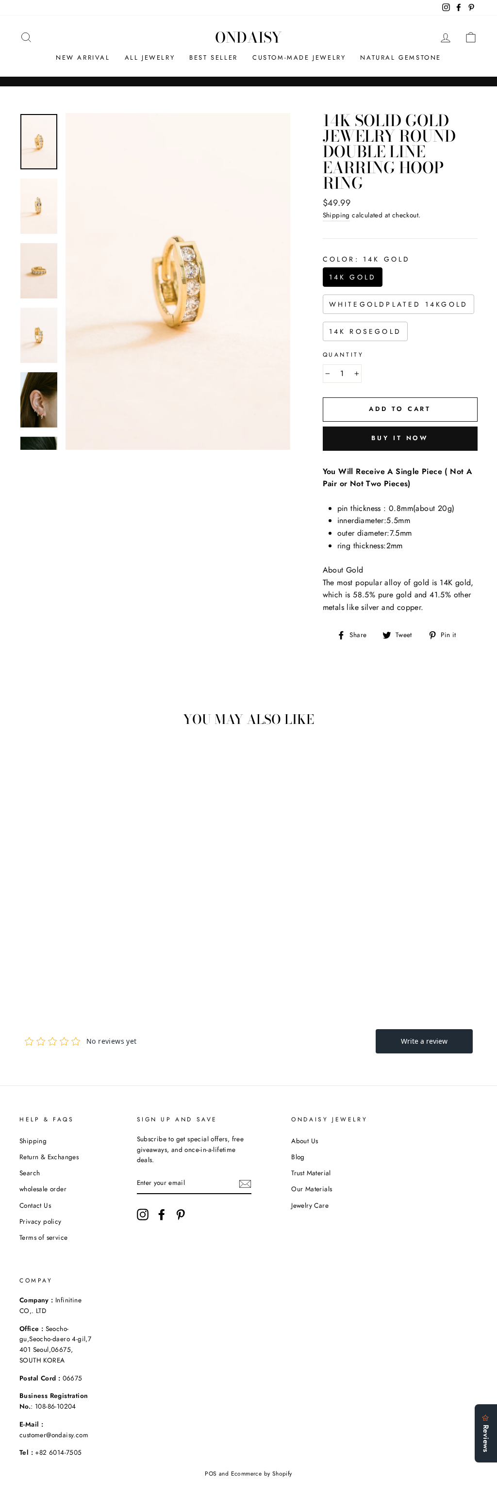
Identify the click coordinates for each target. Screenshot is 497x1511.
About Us (304, 1141)
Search (29, 1173)
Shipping (336, 215)
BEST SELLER (213, 57)
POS (210, 1473)
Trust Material (311, 1173)
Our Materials (311, 1189)
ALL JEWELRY (150, 57)
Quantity (343, 354)
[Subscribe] (245, 1183)
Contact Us (35, 1205)
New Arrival (83, 57)
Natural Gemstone (400, 57)
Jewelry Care (310, 1205)
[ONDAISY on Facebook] (161, 1214)
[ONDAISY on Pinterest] (180, 1214)
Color (367, 259)
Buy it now (400, 438)
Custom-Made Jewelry (299, 57)
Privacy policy (40, 1221)
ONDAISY (248, 37)
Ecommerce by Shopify (261, 1473)
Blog (298, 1157)
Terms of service (43, 1237)
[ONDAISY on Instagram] (143, 1214)
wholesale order (42, 1189)
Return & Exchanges (49, 1157)
